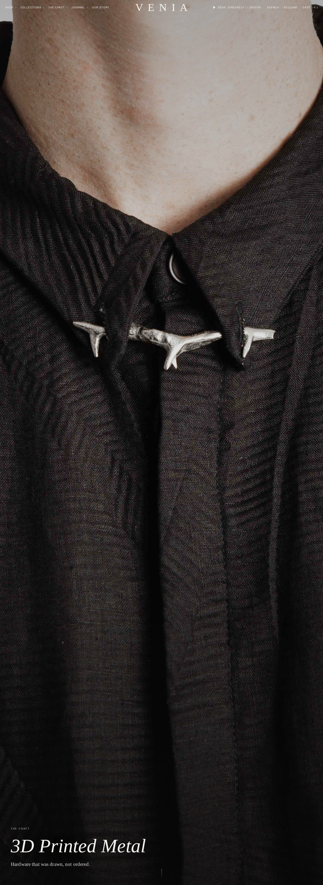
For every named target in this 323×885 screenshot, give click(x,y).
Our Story (100, 7)
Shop (9, 7)
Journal (78, 7)
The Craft (56, 7)
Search (273, 7)
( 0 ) (315, 7)
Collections (31, 7)
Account (291, 7)
